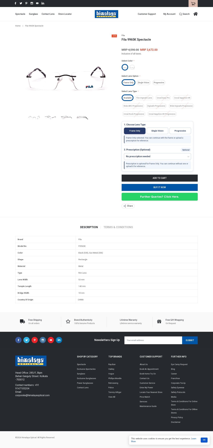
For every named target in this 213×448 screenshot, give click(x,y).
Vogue (111, 373)
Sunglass (33, 14)
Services (143, 401)
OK (204, 440)
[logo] (106, 14)
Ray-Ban (112, 364)
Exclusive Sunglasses (86, 378)
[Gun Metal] (132, 67)
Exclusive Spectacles (86, 369)
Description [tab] (89, 227)
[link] (15, 3)
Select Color (128, 60)
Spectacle (20, 14)
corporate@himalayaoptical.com (32, 395)
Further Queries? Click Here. (159, 196)
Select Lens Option (131, 76)
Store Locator (65, 14)
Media (173, 397)
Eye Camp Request (179, 364)
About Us (144, 364)
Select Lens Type (130, 91)
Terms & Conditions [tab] (118, 227)
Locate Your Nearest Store (151, 392)
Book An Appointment (149, 369)
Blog (173, 369)
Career (174, 373)
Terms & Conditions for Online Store (184, 403)
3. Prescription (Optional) (137, 149)
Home (17, 25)
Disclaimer (175, 422)
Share (130, 206)
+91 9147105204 (27, 386)
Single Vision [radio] (157, 130)
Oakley (111, 369)
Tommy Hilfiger (114, 392)
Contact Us (144, 378)
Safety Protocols (178, 392)
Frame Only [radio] (134, 130)
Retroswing (113, 383)
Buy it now (159, 187)
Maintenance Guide (148, 406)
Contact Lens (48, 14)
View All (111, 397)
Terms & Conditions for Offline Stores (184, 411)
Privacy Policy (177, 417)
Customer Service (147, 383)
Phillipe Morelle (114, 378)
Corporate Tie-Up (178, 383)
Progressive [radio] (180, 130)
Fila (123, 35)
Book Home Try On (148, 373)
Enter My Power (146, 387)
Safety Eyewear (177, 387)
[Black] (125, 67)
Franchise (175, 378)
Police (111, 387)
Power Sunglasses (85, 383)
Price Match (145, 397)
